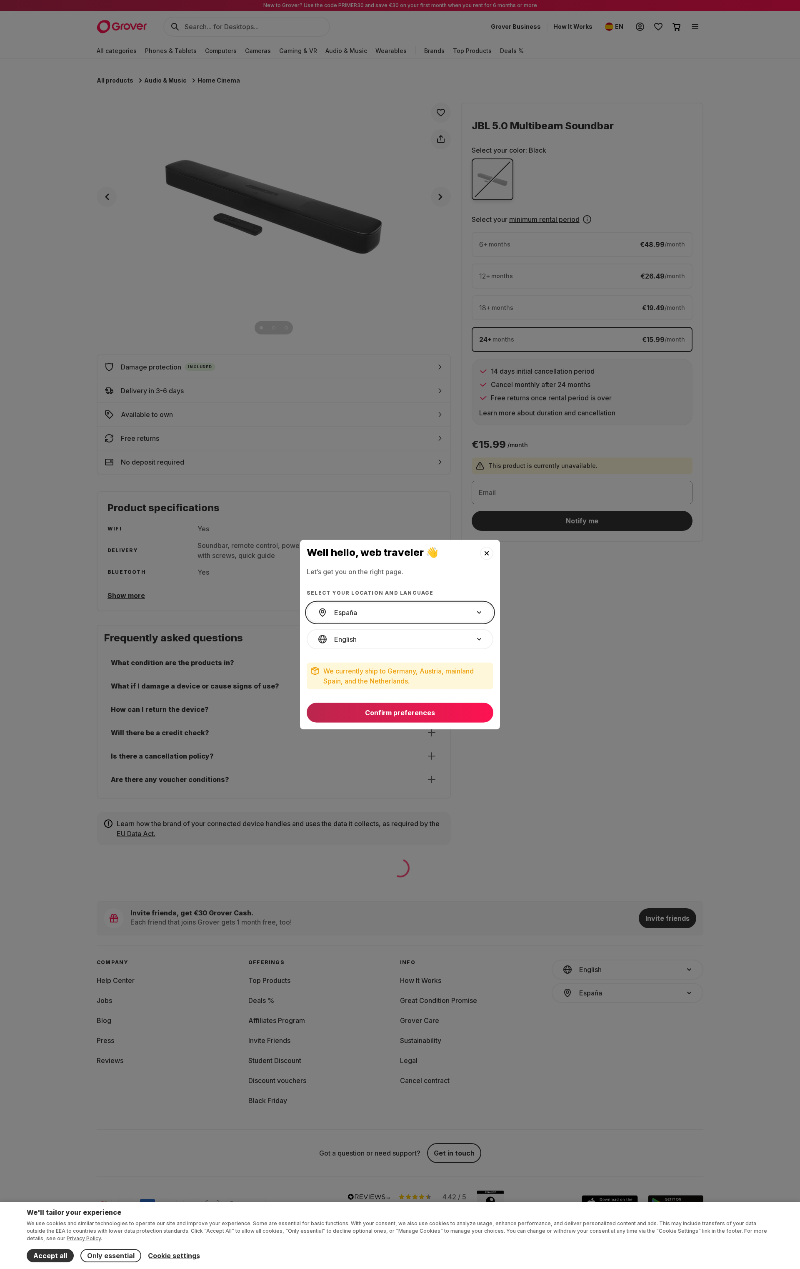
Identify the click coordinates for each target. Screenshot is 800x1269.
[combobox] (400, 613)
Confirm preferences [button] (400, 713)
